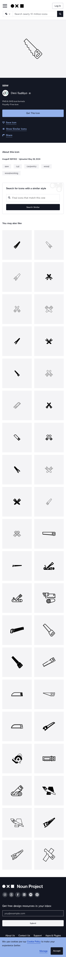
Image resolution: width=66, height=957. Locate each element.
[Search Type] (8, 14)
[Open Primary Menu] (5, 6)
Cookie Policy (34, 941)
